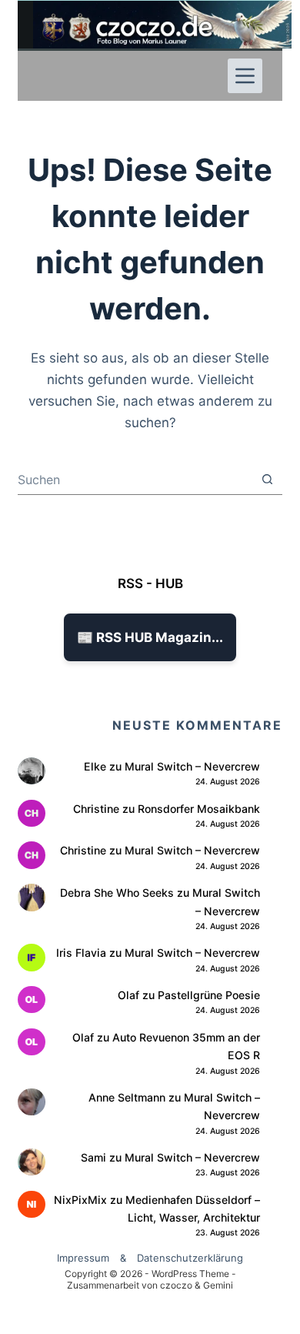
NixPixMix (80, 1199)
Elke (95, 766)
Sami (93, 1157)
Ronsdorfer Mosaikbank (199, 808)
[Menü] (245, 76)
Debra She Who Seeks (117, 892)
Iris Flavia (81, 952)
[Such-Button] (267, 479)
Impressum (83, 1258)
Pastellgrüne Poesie (209, 994)
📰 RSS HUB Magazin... (150, 637)
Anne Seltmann (126, 1097)
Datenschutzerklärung (190, 1258)
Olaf (128, 994)
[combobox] (135, 479)
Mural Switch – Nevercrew (192, 766)
